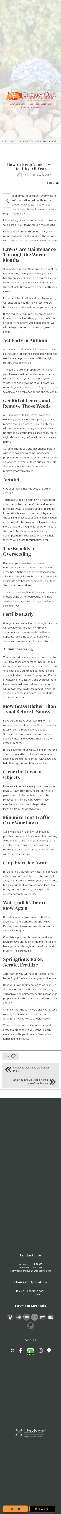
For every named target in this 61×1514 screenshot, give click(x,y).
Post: (13, 141)
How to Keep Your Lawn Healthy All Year (38, 141)
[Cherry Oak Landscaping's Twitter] (12, 1351)
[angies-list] (30, 1351)
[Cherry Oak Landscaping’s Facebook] (20, 1351)
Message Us (42, 1508)
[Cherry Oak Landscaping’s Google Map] (49, 1351)
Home (4, 141)
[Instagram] (41, 1351)
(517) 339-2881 (35, 1267)
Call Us (15, 1508)
